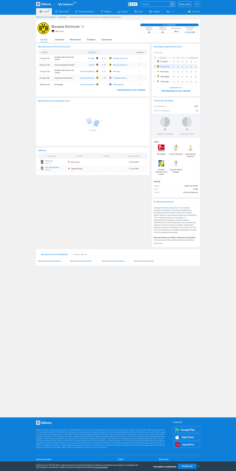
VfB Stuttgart (164, 76)
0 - (103, 58)
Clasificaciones (175, 87)
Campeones (106, 39)
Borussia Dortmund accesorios (49, 261)
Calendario (59, 39)
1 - (103, 78)
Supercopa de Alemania (177, 215)
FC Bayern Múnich (166, 61)
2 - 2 (103, 71)
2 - (103, 64)
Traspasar (91, 39)
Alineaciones (75, 39)
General (43, 39)
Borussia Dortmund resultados (113, 261)
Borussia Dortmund (166, 66)
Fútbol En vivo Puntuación (46, 17)
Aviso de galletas (101, 467)
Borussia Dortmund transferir (81, 261)
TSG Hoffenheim (166, 81)
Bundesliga (62, 17)
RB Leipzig (164, 71)
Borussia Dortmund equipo (144, 261)
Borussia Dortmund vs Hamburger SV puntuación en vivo (175, 227)
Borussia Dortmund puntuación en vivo (168, 207)
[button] (170, 11)
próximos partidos (43, 459)
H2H (155, 230)
